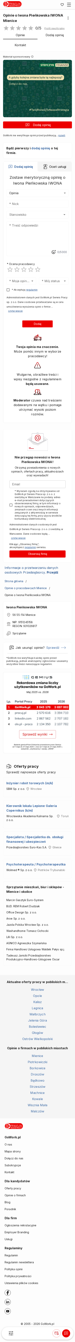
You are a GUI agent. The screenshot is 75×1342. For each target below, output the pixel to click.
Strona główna (14, 581)
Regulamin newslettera (19, 1262)
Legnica (37, 1008)
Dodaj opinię (42, 125)
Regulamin (11, 1255)
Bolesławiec (37, 1026)
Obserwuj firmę (37, 553)
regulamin (32, 289)
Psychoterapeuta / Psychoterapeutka (36, 864)
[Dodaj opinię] (66, 1333)
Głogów (37, 1033)
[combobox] (32, 214)
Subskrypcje (13, 1165)
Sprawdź (52, 648)
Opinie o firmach (15, 1195)
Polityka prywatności (18, 1276)
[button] (54, 28)
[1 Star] (10, 269)
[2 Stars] (16, 269)
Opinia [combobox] (13, 193)
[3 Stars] (23, 269)
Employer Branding (17, 1232)
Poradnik (10, 1209)
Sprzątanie (19, 633)
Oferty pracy (13, 1188)
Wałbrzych (37, 1014)
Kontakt (9, 1172)
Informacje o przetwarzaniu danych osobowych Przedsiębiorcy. (31, 570)
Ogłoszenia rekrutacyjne (20, 1225)
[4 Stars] (30, 269)
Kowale (37, 1099)
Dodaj (37, 323)
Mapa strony (13, 1151)
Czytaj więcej (15, 310)
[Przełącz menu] (69, 4)
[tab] (20, 166)
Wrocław (37, 990)
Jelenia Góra (37, 1020)
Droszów (37, 1074)
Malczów (37, 1111)
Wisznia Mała (37, 1105)
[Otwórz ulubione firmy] (62, 4)
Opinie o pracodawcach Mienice (26, 588)
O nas (8, 1144)
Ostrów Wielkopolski (37, 1039)
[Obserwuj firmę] (56, 1333)
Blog (8, 1202)
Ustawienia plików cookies (21, 1283)
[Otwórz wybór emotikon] (53, 252)
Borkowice (37, 1068)
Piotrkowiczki (38, 1062)
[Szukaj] (11, 1333)
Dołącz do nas (14, 1158)
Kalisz (37, 1002)
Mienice (37, 1056)
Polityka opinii (13, 1269)
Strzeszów (37, 1087)
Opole (37, 996)
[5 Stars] (37, 269)
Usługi (8, 1239)
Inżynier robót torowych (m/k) (29, 783)
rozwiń (61, 135)
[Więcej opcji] (68, 18)
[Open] (64, 214)
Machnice (37, 1093)
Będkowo (37, 1080)
